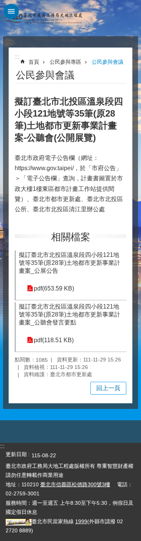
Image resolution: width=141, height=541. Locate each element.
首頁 (34, 62)
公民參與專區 (65, 62)
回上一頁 (108, 388)
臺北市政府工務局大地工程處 (41, 18)
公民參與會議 (107, 62)
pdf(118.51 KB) (54, 340)
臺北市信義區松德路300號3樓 (75, 484)
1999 (81, 521)
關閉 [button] (11, 11)
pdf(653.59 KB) (54, 288)
